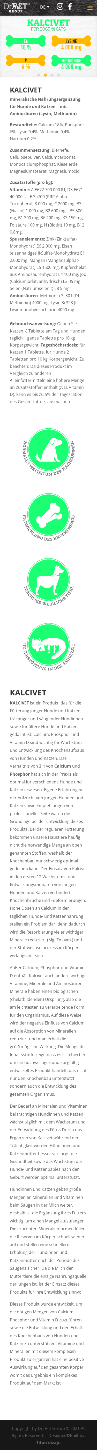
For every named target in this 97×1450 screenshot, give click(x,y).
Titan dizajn (48, 1442)
